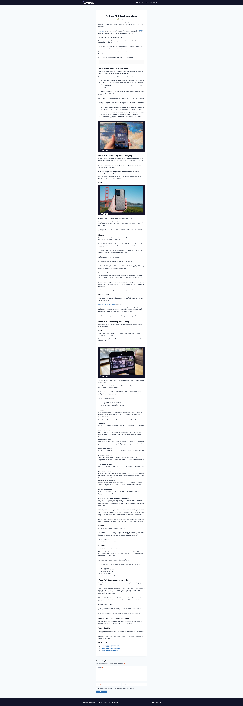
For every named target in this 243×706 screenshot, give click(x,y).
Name (99, 684)
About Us (85, 702)
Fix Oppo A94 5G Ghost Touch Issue (110, 648)
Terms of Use (115, 702)
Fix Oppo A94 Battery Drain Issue (109, 650)
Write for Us (99, 702)
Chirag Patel (123, 19)
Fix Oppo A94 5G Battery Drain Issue (110, 652)
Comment (100, 667)
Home (116, 12)
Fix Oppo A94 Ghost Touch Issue (109, 647)
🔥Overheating (121, 12)
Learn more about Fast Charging (106, 304)
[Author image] (118, 19)
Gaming (155, 2)
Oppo (127, 12)
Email (124, 684)
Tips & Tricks (149, 2)
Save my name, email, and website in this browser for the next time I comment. (116, 688)
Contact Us (92, 702)
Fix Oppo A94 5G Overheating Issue (110, 645)
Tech (143, 2)
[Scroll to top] (240, 699)
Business (138, 2)
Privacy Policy (106, 702)
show (107, 62)
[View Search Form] (160, 2)
